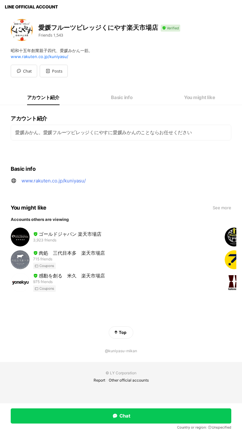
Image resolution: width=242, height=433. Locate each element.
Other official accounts (129, 380)
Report (99, 380)
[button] (54, 71)
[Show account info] (170, 28)
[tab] (43, 97)
